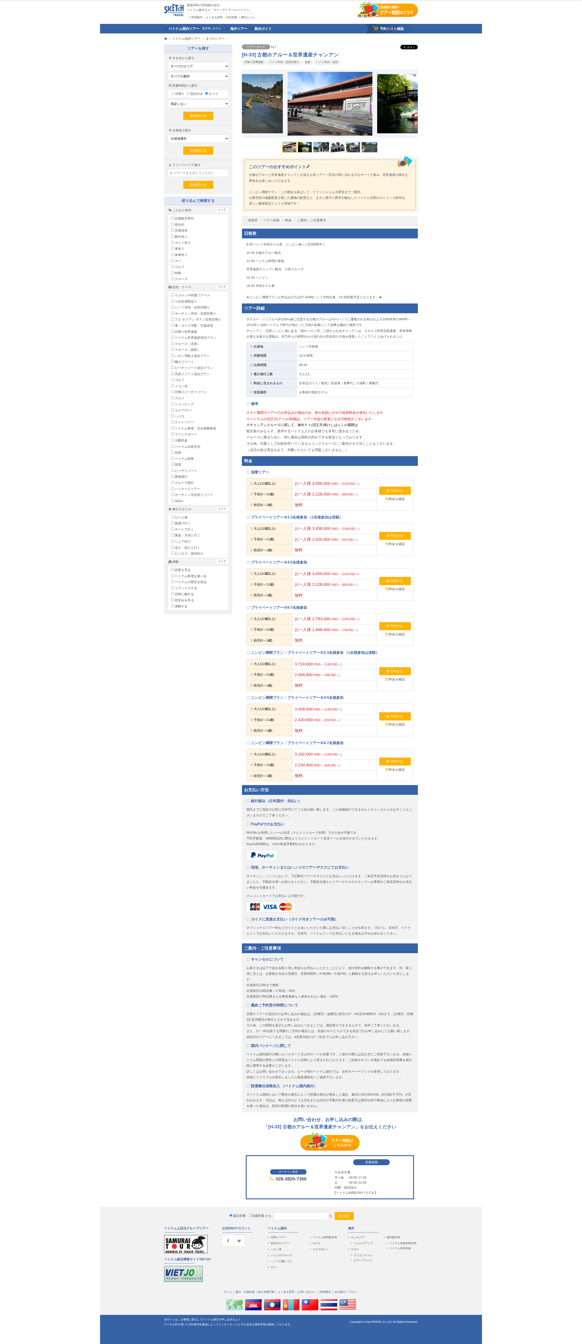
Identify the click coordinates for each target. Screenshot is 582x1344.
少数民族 (181, 440)
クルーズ (181, 279)
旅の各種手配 (266, 1291)
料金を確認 (397, 499)
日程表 (253, 220)
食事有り (181, 255)
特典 (178, 273)
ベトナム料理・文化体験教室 (195, 428)
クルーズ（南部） (187, 349)
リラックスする (186, 588)
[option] (330, 104)
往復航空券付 (184, 218)
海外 (351, 1228)
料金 (288, 220)
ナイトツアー (184, 422)
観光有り (181, 236)
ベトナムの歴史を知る (191, 582)
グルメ (179, 398)
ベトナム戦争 (184, 458)
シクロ (179, 416)
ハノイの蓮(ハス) (281, 1261)
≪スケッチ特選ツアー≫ (192, 295)
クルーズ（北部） (187, 344)
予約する (396, 491)
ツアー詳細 (271, 220)
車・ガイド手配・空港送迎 (194, 325)
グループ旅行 (184, 483)
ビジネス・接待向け (189, 553)
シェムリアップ (363, 1243)
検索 (346, 1216)
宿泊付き (196, 94)
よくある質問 (214, 17)
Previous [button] (248, 103)
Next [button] (411, 103)
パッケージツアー (187, 489)
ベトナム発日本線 (400, 1248)
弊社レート (248, 17)
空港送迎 (181, 230)
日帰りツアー (279, 1237)
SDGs (179, 501)
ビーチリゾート (186, 470)
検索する (199, 116)
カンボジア (357, 1237)
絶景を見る (183, 570)
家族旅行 (181, 476)
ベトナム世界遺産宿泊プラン (195, 337)
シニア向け (183, 541)
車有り (179, 248)
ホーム (228, 1291)
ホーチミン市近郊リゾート (194, 495)
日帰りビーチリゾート (191, 392)
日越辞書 (257, 1216)
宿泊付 (179, 224)
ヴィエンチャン (363, 1255)
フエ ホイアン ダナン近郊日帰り (198, 319)
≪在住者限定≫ (186, 301)
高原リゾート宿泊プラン (192, 374)
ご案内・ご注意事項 (311, 220)
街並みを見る (184, 600)
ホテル (317, 1243)
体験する (181, 606)
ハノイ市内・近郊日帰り (192, 307)
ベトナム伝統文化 (187, 446)
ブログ (353, 1291)
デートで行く (184, 529)
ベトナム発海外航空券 (402, 1243)
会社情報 (231, 17)
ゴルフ (179, 267)
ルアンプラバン (363, 1260)
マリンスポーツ (186, 434)
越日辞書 (239, 1216)
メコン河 (181, 386)
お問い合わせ (306, 1291)
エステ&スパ (320, 1249)
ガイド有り (183, 243)
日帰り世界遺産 (186, 331)
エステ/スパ (183, 410)
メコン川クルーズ (281, 1255)
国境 (178, 464)
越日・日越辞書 (245, 1291)
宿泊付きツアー (280, 1243)
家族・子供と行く (187, 535)
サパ (273, 1267)
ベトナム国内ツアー (186, 38)
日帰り (180, 94)
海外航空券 (393, 1237)
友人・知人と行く (187, 547)
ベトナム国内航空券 (325, 1237)
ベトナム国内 (277, 1228)
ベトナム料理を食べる (191, 576)
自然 (178, 452)
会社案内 (339, 1291)
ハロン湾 (276, 1249)
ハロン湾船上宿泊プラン (192, 356)
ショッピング (184, 404)
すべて (213, 94)
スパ (178, 261)
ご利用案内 (195, 17)
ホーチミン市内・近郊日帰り (195, 313)
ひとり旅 (181, 517)
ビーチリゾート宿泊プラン (194, 368)
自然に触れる (184, 594)
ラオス (355, 1249)
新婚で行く (183, 523)
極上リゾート (184, 362)
